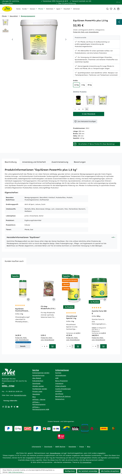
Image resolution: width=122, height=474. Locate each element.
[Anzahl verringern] (75, 109)
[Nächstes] (65, 40)
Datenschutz (59, 399)
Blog (34, 397)
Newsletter (36, 394)
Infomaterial (36, 446)
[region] (35, 39)
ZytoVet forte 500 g (99, 312)
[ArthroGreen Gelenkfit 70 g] (78, 100)
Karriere (58, 373)
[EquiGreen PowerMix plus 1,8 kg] (39, 39)
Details (22, 346)
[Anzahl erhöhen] (83, 109)
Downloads (36, 383)
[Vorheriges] (12, 40)
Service (35, 370)
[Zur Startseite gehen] (7, 9)
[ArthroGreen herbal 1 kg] (90, 100)
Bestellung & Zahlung (63, 396)
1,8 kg (76, 85)
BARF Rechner (60, 446)
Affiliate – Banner (38, 399)
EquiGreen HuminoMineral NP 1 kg (21, 310)
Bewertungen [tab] (80, 162)
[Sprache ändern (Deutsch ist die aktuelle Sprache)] (118, 2)
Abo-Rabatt (36, 378)
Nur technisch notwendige (87, 471)
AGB (56, 378)
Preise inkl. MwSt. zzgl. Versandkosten (86, 32)
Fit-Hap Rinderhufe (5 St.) (48, 307)
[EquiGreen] (113, 237)
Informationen (62, 370)
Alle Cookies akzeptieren (110, 471)
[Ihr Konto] (114, 9)
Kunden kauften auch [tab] (14, 261)
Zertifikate (59, 394)
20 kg (90, 85)
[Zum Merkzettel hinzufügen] (28, 299)
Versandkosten (60, 375)
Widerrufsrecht (60, 386)
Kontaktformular (20, 395)
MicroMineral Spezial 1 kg (71, 317)
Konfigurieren (70, 471)
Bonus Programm (61, 381)
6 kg (83, 85)
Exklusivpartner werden (40, 373)
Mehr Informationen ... (16, 472)
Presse (81, 446)
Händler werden (38, 386)
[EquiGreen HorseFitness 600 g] (103, 100)
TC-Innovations (85, 462)
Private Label (37, 391)
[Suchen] (107, 9)
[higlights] (119, 22)
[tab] (10, 162)
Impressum (59, 383)
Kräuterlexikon (37, 381)
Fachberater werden (39, 389)
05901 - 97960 (8, 386)
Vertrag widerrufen (10, 401)
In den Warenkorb (88, 114)
